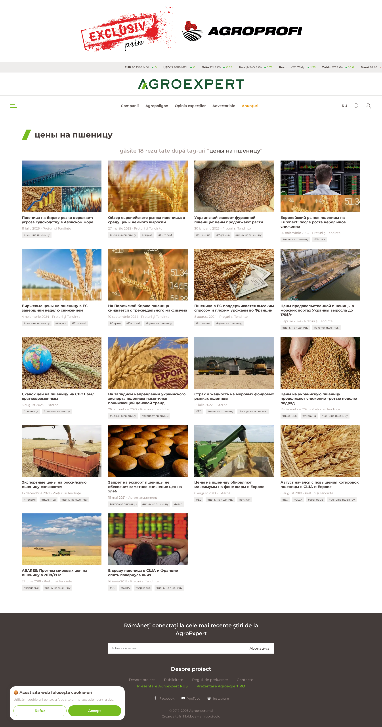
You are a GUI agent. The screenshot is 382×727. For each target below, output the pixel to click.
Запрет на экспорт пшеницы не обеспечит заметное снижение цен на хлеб (145, 486)
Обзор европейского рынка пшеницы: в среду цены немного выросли (146, 220)
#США (298, 499)
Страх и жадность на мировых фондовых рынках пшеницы (234, 396)
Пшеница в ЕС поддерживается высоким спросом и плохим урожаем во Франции (234, 308)
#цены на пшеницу (37, 235)
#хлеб (178, 504)
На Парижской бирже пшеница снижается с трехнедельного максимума (147, 308)
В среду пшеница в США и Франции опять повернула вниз (143, 572)
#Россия (30, 499)
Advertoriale (223, 106)
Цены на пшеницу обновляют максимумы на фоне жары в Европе (229, 484)
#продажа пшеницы (253, 411)
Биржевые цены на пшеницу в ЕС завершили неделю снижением (55, 308)
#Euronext (165, 235)
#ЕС (199, 411)
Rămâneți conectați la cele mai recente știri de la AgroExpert (191, 629)
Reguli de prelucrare (210, 680)
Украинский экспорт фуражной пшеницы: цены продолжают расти (228, 220)
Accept (94, 711)
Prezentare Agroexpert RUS (162, 686)
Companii (130, 106)
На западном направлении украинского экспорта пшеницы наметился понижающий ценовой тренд (146, 398)
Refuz (40, 711)
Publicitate (173, 680)
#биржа (147, 235)
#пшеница (203, 235)
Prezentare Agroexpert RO (221, 686)
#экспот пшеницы (326, 327)
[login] (368, 106)
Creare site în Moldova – (181, 716)
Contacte (245, 680)
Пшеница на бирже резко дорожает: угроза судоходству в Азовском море (57, 220)
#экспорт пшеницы (155, 415)
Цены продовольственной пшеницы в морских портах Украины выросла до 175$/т (317, 310)
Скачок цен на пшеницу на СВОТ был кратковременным (58, 396)
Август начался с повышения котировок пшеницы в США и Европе (320, 484)
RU (344, 106)
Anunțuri (250, 106)
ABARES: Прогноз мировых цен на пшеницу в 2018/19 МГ (54, 572)
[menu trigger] (13, 106)
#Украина (223, 235)
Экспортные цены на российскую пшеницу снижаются (54, 484)
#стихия (244, 499)
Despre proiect (142, 680)
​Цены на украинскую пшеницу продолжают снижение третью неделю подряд (319, 398)
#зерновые (315, 499)
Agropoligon (156, 106)
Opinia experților (190, 106)
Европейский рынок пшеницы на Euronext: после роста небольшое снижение (313, 222)
